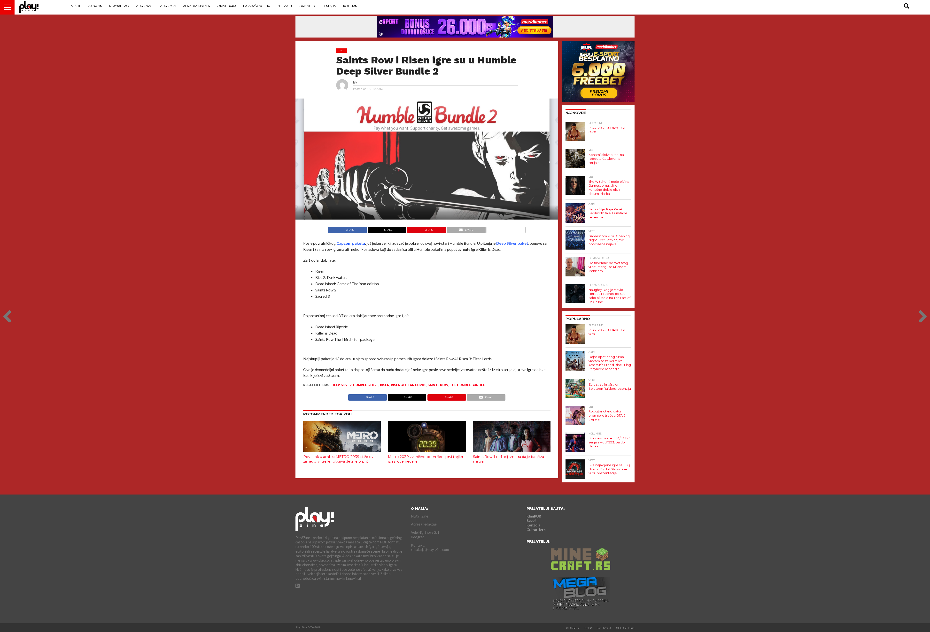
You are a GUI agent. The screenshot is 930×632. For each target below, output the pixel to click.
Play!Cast (144, 6)
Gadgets (307, 6)
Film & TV (329, 6)
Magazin (94, 6)
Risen (384, 385)
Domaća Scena (256, 6)
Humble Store (366, 385)
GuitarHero (536, 530)
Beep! (531, 520)
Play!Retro (119, 6)
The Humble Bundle (467, 385)
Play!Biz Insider (196, 6)
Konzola (533, 525)
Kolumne (351, 6)
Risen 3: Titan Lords (408, 385)
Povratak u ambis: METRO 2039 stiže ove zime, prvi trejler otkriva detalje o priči (339, 459)
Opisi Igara (226, 6)
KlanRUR (534, 516)
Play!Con (168, 6)
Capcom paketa (350, 243)
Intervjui (285, 6)
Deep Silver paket (512, 243)
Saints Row (438, 385)
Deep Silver (342, 385)
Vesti (75, 6)
